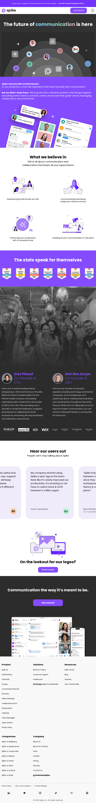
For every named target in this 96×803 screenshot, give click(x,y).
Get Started (79, 10)
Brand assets (48, 569)
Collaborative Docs (9, 703)
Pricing (36, 761)
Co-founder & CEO (77, 378)
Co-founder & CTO (25, 378)
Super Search (7, 722)
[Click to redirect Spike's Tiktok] (56, 793)
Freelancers (38, 679)
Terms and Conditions (23, 786)
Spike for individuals (45, 684)
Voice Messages (8, 718)
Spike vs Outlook (8, 770)
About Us (36, 741)
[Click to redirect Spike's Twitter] (24, 793)
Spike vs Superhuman (10, 746)
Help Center (69, 670)
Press (35, 751)
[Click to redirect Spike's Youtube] (71, 793)
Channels (5, 679)
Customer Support (40, 674)
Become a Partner (40, 746)
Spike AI (5, 670)
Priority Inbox (7, 727)
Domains (5, 694)
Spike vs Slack (7, 765)
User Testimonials (72, 684)
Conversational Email (10, 689)
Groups (5, 684)
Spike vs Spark (7, 775)
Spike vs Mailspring (9, 741)
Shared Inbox (7, 708)
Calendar (5, 713)
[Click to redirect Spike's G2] (87, 793)
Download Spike (41, 775)
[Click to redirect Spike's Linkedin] (9, 793)
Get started (48, 602)
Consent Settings (41, 786)
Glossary (68, 679)
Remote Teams (39, 670)
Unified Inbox (7, 674)
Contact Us (37, 770)
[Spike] (9, 11)
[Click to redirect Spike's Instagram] (40, 793)
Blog (66, 674)
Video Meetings (8, 698)
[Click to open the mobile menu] (92, 10)
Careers (36, 756)
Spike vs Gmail (7, 761)
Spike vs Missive (8, 756)
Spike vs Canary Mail (10, 751)
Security (36, 765)
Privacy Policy (6, 786)
